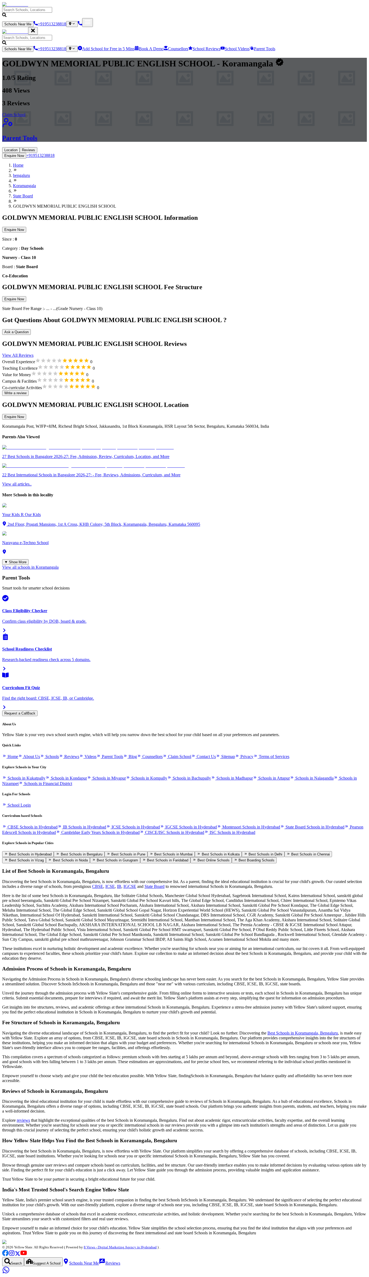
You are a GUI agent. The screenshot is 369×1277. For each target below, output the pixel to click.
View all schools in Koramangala (30, 567)
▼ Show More (15, 562)
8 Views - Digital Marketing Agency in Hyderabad (120, 1247)
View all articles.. (17, 484)
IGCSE (129, 886)
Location (11, 150)
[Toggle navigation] (87, 22)
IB (119, 886)
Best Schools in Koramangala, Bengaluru (302, 1033)
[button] (184, 12)
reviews (23, 1120)
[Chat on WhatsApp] (6, 1272)
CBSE (97, 886)
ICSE (110, 886)
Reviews (28, 150)
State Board (155, 886)
